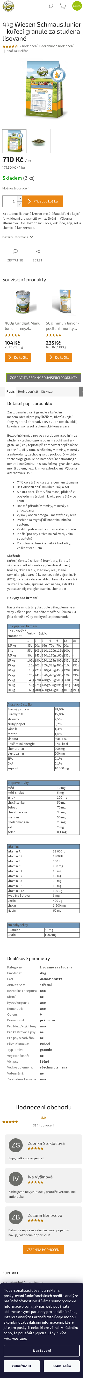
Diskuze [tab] (47, 391)
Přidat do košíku (46, 201)
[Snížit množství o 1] (19, 204)
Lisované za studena (56, 967)
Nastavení (42, 1350)
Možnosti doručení (15, 188)
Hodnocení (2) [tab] (28, 391)
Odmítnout (21, 1366)
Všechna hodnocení (43, 1250)
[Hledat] (51, 6)
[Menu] (76, 5)
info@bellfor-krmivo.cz (26, 1282)
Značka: (17, 51)
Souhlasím (61, 1366)
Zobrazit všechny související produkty (43, 377)
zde (23, 1338)
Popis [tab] (11, 391)
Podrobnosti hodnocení (56, 46)
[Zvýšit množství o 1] (19, 198)
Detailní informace (15, 237)
